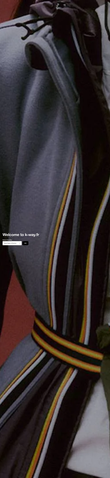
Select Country (7, 240)
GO (25, 243)
